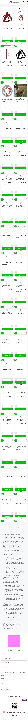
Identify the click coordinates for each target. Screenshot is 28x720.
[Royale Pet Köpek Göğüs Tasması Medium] (7, 363)
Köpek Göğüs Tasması (11, 557)
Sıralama (8, 8)
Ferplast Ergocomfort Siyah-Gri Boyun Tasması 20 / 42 (7, 447)
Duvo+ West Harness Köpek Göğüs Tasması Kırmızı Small (7, 179)
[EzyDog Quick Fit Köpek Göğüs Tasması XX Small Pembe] (20, 310)
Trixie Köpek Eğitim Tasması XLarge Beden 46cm (21, 125)
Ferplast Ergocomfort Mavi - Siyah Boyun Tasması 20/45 (21, 447)
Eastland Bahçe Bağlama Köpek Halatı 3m (7, 99)
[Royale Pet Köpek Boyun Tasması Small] (7, 417)
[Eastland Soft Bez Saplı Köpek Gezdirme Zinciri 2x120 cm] (7, 54)
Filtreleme (21, 8)
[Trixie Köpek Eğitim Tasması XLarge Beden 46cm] (20, 122)
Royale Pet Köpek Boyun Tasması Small (7, 420)
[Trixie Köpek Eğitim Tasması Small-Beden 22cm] (20, 90)
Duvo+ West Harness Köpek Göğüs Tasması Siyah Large (21, 232)
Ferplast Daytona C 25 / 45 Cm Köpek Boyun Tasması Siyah (21, 500)
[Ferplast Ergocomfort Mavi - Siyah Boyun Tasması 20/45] (20, 443)
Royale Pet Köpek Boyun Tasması (21, 393)
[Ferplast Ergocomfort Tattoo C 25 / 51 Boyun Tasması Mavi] (7, 470)
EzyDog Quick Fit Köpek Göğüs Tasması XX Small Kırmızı (7, 313)
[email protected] (5, 684)
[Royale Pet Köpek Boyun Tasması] (20, 390)
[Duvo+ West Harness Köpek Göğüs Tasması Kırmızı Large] (20, 283)
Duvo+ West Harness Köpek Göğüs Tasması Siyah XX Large (21, 206)
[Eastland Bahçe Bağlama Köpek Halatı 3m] (7, 90)
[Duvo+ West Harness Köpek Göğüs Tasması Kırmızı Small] (7, 176)
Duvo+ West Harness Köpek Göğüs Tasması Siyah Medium (7, 259)
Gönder (24, 699)
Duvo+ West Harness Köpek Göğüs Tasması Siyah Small (7, 206)
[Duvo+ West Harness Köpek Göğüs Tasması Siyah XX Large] (20, 202)
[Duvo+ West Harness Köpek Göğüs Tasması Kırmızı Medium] (7, 122)
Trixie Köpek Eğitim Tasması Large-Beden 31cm (7, 232)
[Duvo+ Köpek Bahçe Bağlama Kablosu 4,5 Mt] (20, 176)
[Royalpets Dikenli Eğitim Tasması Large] (20, 336)
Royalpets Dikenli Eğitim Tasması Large (20, 340)
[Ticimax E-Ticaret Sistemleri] (14, 716)
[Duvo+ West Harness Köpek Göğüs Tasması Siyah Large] (20, 229)
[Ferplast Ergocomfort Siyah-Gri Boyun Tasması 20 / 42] (7, 443)
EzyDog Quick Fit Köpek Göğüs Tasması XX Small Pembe (21, 313)
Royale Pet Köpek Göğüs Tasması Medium (7, 366)
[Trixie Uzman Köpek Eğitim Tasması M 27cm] (7, 149)
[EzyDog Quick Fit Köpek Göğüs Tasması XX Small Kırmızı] (7, 310)
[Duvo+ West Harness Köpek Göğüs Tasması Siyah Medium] (7, 256)
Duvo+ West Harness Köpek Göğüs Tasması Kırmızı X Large (21, 152)
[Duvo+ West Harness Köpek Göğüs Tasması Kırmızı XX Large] (7, 17)
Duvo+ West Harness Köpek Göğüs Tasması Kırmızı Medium (7, 125)
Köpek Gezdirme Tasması (12, 568)
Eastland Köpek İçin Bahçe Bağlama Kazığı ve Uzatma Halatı (21, 25)
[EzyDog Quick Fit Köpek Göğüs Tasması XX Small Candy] (7, 336)
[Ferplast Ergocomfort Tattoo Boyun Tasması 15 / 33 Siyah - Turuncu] (20, 470)
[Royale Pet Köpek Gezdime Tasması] (7, 390)
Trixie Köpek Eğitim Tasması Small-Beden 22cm (20, 99)
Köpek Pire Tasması (10, 572)
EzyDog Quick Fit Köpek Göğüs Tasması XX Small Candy (7, 340)
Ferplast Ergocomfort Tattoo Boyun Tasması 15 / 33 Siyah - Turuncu (21, 473)
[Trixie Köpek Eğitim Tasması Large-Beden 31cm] (7, 229)
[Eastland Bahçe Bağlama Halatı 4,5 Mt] (20, 417)
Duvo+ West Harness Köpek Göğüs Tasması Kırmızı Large (21, 286)
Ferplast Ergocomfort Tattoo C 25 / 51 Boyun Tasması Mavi (7, 473)
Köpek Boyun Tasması (11, 563)
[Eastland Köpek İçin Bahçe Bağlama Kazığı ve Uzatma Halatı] (20, 17)
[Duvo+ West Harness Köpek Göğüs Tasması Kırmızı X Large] (20, 149)
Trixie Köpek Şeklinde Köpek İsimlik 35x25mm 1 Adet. (21, 259)
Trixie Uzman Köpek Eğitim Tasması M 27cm (7, 152)
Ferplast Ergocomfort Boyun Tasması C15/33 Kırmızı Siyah (7, 500)
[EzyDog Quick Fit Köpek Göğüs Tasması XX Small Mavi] (7, 283)
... (15, 527)
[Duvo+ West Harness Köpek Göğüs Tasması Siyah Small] (7, 202)
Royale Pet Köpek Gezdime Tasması (7, 393)
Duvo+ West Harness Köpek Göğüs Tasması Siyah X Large (21, 62)
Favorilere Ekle (26, 45)
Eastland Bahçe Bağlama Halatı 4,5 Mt (21, 420)
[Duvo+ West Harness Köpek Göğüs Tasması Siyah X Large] (20, 54)
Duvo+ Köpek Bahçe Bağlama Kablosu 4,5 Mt (20, 179)
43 (18, 527)
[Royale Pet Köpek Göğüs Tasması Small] (20, 363)
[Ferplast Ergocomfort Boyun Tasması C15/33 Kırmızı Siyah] (7, 497)
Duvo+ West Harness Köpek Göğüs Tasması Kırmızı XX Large (7, 25)
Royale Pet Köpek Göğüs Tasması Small (20, 366)
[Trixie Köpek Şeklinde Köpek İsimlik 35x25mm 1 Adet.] (20, 256)
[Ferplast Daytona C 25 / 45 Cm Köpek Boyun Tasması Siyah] (20, 497)
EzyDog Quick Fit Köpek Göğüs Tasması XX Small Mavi (7, 286)
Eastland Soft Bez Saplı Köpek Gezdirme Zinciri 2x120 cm (7, 62)
